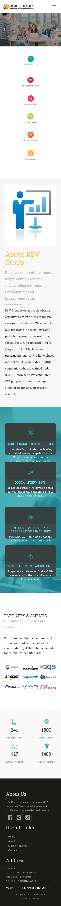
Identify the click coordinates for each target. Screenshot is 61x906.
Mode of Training (17, 845)
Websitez (27, 898)
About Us (13, 841)
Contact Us (14, 850)
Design (35, 898)
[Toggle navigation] (53, 7)
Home (11, 836)
